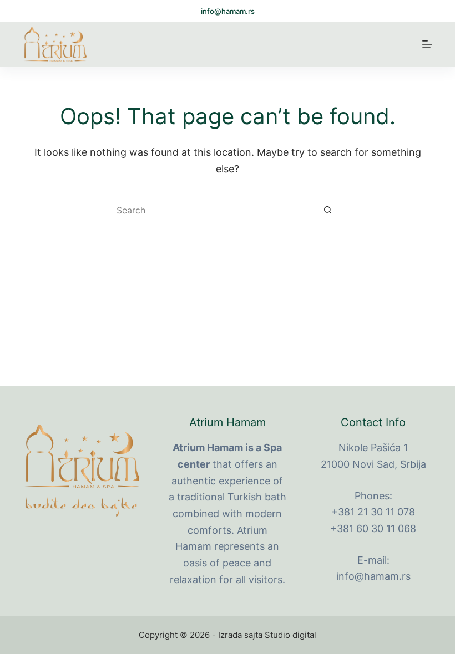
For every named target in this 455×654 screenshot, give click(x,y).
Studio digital (290, 635)
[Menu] (427, 44)
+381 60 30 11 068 (373, 528)
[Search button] (327, 210)
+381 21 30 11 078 (373, 512)
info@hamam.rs (228, 11)
